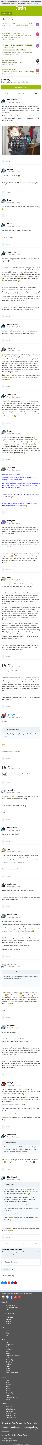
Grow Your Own (11, 1413)
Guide (3, 1339)
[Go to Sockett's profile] (37, 70)
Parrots (8, 1366)
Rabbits (8, 1370)
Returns (8, 1323)
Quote (8, 161)
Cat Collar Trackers (8, 60)
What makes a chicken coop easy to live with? (17, 24)
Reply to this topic (21, 87)
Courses (4, 1404)
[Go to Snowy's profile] (4, 201)
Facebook (11, 1297)
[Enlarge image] (21, 140)
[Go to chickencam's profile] (4, 253)
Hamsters (9, 1362)
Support (8, 1319)
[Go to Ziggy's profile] (4, 579)
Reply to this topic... (11, 1262)
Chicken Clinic (29, 26)
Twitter (7, 1297)
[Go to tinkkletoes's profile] (37, 61)
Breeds (4, 1377)
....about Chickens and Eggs (26, 72)
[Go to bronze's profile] (4, 225)
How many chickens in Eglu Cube (13, 33)
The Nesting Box (27, 52)
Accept (36, 4)
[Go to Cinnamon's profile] (4, 469)
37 (22, 50)
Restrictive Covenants (9, 69)
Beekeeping (9, 1411)
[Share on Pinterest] (15, 1282)
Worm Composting (12, 1373)
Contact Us (9, 1317)
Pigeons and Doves (12, 1397)
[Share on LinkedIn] (12, 1282)
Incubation (9, 1364)
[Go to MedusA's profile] (4, 171)
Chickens (9, 1349)
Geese (8, 1391)
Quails (8, 1368)
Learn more (29, 3)
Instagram (3, 1297)
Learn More (5, 1431)
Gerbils (8, 1358)
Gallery (8, 1333)
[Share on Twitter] (2, 1282)
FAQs (7, 1310)
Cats (20, 62)
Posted (13, 102)
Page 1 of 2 (21, 93)
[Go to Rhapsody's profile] (4, 349)
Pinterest (19, 1297)
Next (35, 93)
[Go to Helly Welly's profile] (4, 1027)
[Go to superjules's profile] (4, 522)
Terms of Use (6, 1435)
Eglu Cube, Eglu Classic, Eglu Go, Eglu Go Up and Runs (17, 36)
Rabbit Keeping (10, 1409)
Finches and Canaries (13, 1355)
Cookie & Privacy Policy (19, 1435)
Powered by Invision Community (21, 1444)
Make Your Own (11, 1415)
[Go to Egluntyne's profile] (4, 716)
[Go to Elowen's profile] (37, 24)
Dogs (7, 1351)
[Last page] (39, 93)
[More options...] (38, 101)
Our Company (10, 1305)
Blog (7, 1335)
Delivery (8, 1321)
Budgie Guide (10, 1345)
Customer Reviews (12, 1307)
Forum (8, 1331)
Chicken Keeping (11, 1407)
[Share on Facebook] (5, 1282)
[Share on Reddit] (9, 1282)
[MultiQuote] (3, 161)
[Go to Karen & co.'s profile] (4, 791)
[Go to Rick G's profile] (37, 34)
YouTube (15, 1297)
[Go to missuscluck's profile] (4, 916)
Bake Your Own (11, 1418)
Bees (7, 1343)
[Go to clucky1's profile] (4, 1084)
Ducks (8, 1353)
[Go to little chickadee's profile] (4, 101)
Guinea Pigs (9, 1360)
